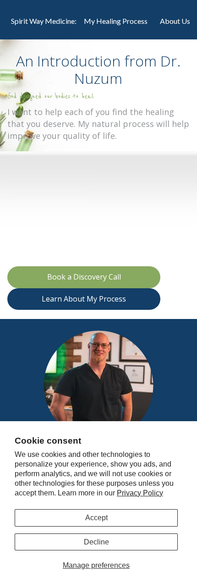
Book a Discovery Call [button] (84, 277)
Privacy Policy (140, 493)
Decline (96, 542)
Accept (96, 518)
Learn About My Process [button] (84, 299)
